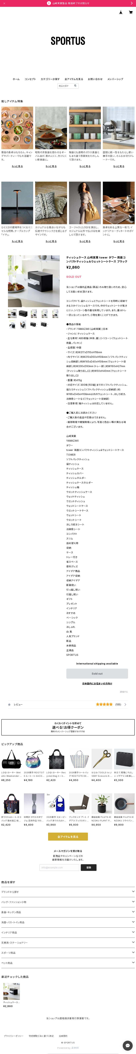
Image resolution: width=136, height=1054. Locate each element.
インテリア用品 (9, 932)
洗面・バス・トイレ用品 (13, 922)
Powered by (64, 1048)
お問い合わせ (95, 79)
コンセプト (30, 79)
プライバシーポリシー (14, 1036)
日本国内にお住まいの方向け (97, 683)
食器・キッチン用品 (11, 912)
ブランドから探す (10, 892)
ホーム (16, 79)
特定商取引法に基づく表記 (41, 1036)
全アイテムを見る (74, 79)
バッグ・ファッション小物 (13, 902)
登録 (88, 867)
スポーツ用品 (8, 952)
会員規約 (63, 1036)
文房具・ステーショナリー (14, 942)
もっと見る (17, 166)
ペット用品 (7, 963)
